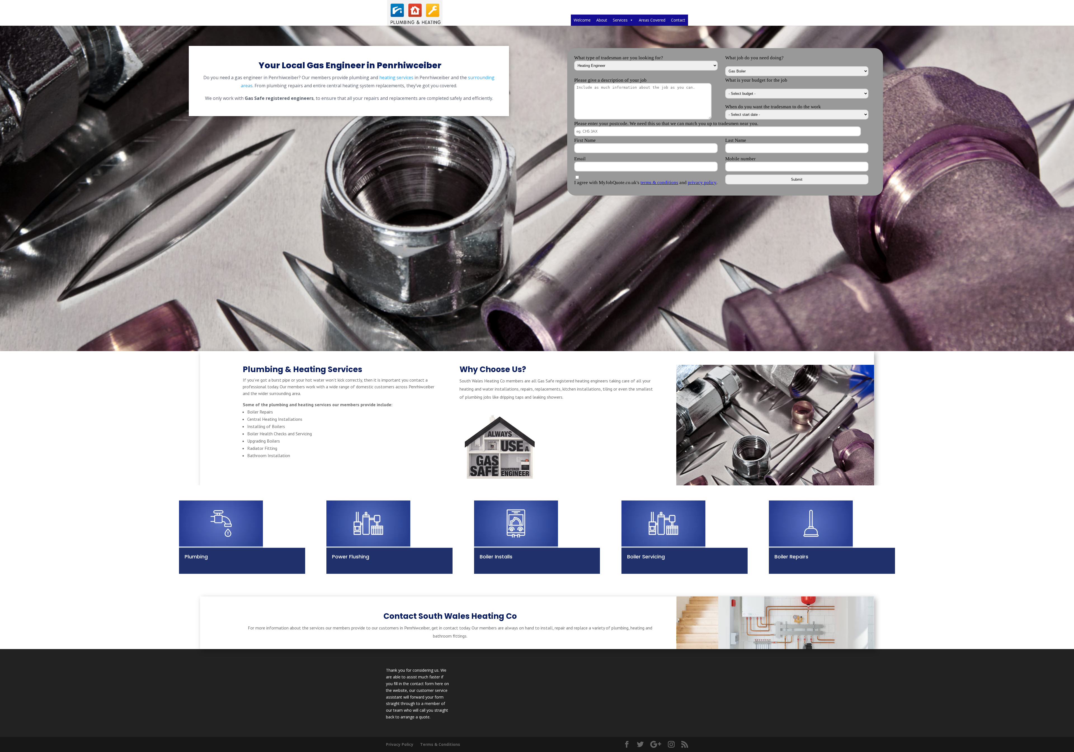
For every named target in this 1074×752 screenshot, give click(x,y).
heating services (396, 77)
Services (620, 20)
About (601, 20)
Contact (678, 20)
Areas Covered (652, 20)
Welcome (582, 20)
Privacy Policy (399, 744)
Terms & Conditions (440, 744)
